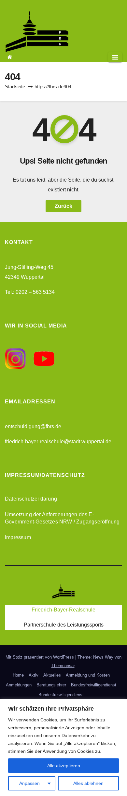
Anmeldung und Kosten (88, 675)
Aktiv (33, 675)
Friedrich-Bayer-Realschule (63, 609)
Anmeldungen (19, 684)
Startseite (15, 86)
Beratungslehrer (51, 684)
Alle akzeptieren (63, 765)
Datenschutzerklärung (31, 499)
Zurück (63, 206)
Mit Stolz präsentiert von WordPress (40, 657)
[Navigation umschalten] (115, 57)
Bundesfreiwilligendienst (93, 684)
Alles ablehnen (88, 783)
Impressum (18, 537)
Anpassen (29, 783)
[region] (63, 747)
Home (18, 675)
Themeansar (63, 665)
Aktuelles (52, 675)
